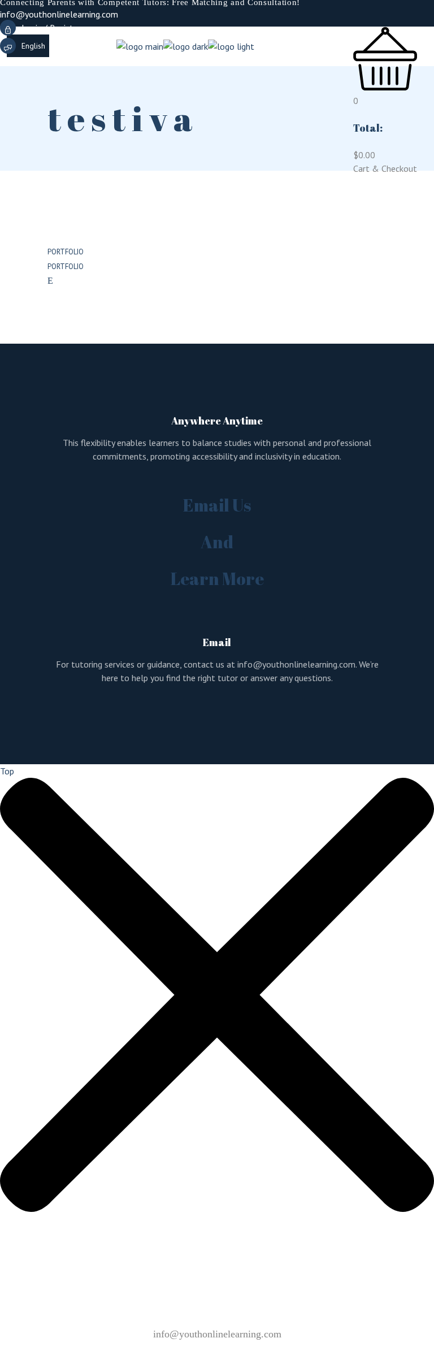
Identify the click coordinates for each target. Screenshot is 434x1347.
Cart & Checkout (385, 168)
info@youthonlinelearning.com (59, 14)
